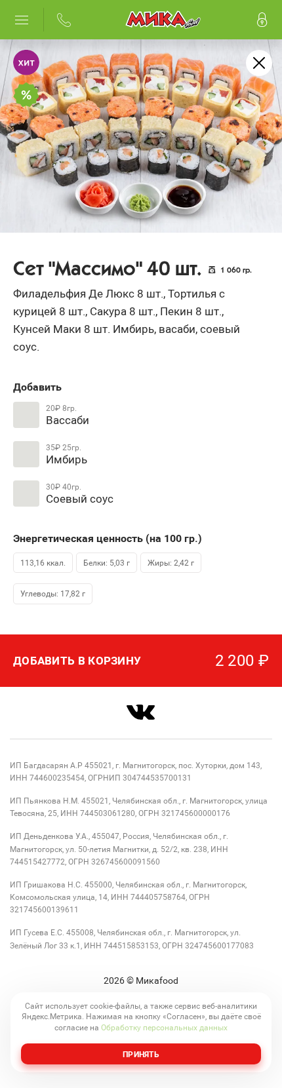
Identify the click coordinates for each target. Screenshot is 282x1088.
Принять (141, 1054)
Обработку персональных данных (164, 1027)
